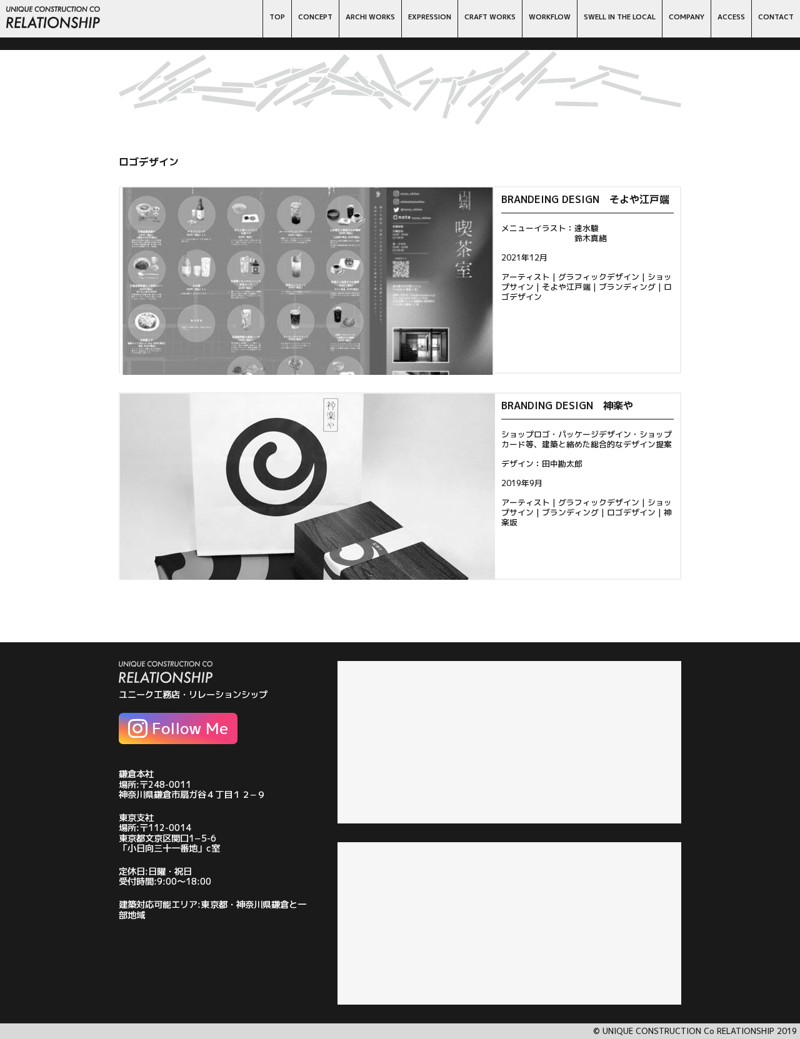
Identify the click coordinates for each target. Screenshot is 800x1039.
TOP (277, 17)
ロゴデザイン (631, 512)
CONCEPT (315, 17)
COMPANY (686, 17)
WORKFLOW (550, 17)
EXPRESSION (429, 17)
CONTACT (776, 17)
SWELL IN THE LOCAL (620, 17)
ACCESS (731, 17)
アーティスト (525, 276)
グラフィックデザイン (598, 276)
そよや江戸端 (566, 286)
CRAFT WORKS (490, 17)
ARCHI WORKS (370, 17)
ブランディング (627, 286)
